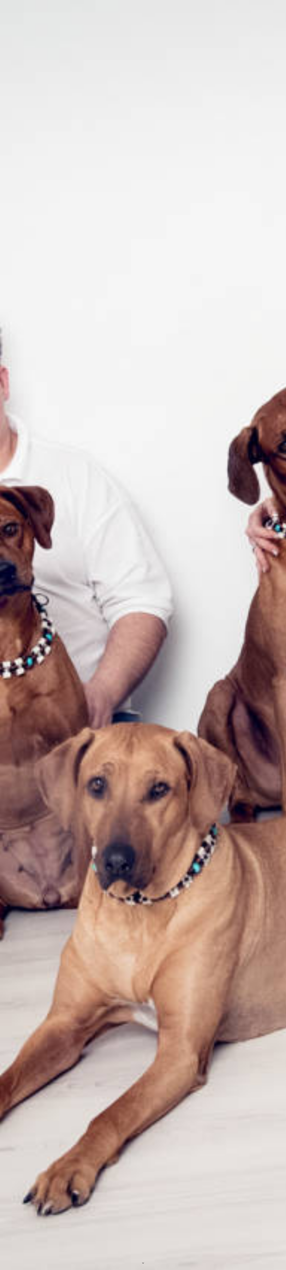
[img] (143, 635)
